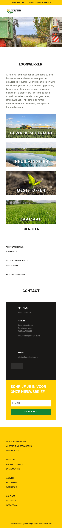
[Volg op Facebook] (14, 366)
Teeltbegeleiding (14, 247)
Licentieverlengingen (17, 261)
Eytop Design (27, 524)
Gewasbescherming (32, 133)
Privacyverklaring (16, 441)
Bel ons (23, 308)
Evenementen (13, 469)
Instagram (11, 505)
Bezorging (11, 482)
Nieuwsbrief (12, 265)
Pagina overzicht (15, 464)
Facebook (11, 501)
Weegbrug (11, 487)
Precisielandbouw (15, 274)
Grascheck (11, 252)
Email (21, 352)
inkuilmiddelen (31, 162)
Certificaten (12, 451)
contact (10, 496)
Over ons (11, 460)
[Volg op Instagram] (20, 366)
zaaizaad (31, 219)
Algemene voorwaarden (19, 446)
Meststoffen (31, 191)
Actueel (10, 478)
